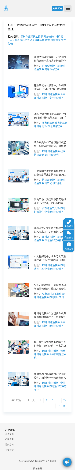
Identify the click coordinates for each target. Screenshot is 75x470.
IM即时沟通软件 (51, 94)
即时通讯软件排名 (54, 240)
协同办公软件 (49, 180)
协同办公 (9, 444)
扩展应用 (9, 439)
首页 (4, 27)
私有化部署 (48, 123)
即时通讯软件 (51, 155)
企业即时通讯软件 (54, 212)
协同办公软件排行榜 (52, 36)
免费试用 (57, 8)
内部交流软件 (49, 66)
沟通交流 (9, 434)
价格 (12, 80)
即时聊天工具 (56, 297)
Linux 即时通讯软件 (19, 40)
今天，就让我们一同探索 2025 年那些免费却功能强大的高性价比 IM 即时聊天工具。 (50, 289)
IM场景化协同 (53, 40)
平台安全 (9, 450)
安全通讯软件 (56, 98)
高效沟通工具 (49, 208)
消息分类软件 (37, 40)
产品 (4, 48)
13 (64, 400)
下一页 (61, 406)
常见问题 (12, 122)
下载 (4, 196)
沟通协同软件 (51, 69)
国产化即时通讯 (53, 183)
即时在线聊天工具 (31, 36)
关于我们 (4, 165)
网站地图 (37, 468)
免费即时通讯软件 (52, 294)
